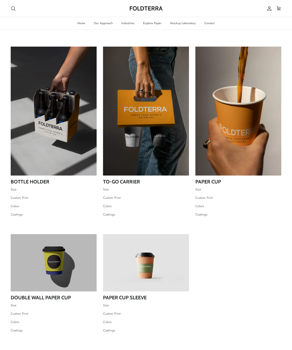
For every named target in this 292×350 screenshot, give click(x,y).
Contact (209, 23)
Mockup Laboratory (183, 23)
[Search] (13, 8)
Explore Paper (152, 23)
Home (81, 23)
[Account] (268, 8)
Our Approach (103, 23)
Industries (127, 23)
